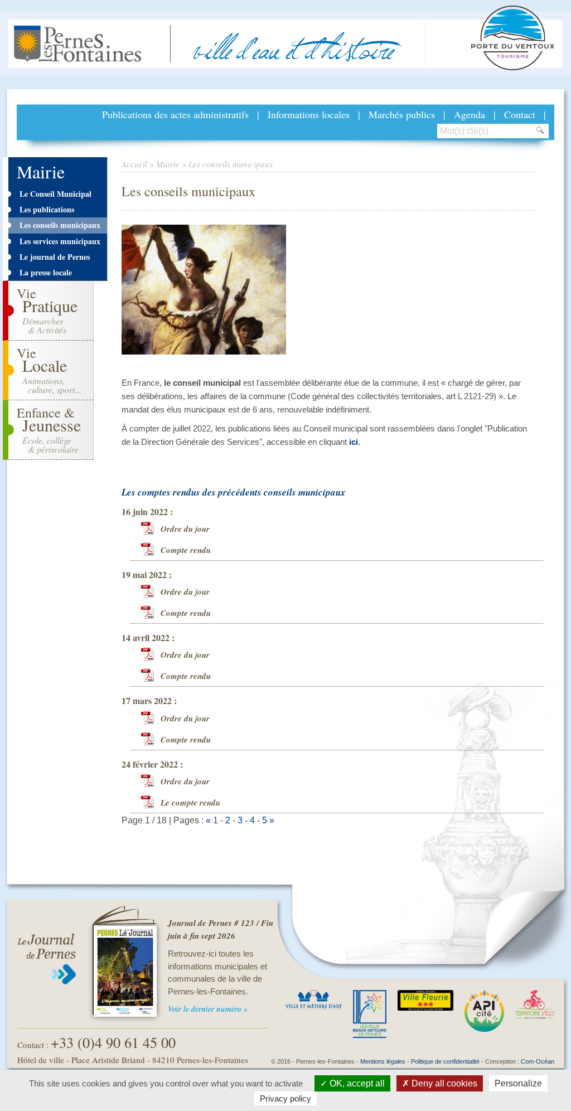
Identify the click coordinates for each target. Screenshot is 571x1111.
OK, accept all (356, 1083)
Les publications (47, 209)
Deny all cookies (443, 1083)
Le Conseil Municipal (55, 194)
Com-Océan (537, 1061)
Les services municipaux (60, 241)
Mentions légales (382, 1061)
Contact (519, 114)
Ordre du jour (185, 529)
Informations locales (309, 114)
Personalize (518, 1083)
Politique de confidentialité (445, 1061)
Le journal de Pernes (55, 257)
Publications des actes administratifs (175, 114)
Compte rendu (186, 550)
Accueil (134, 163)
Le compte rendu (190, 802)
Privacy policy (285, 1098)
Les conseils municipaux (60, 225)
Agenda (469, 114)
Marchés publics (402, 114)
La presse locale (46, 272)
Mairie (168, 163)
